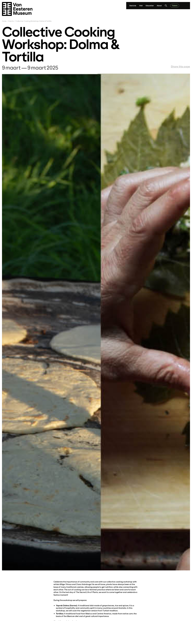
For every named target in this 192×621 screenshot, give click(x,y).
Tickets (174, 5)
